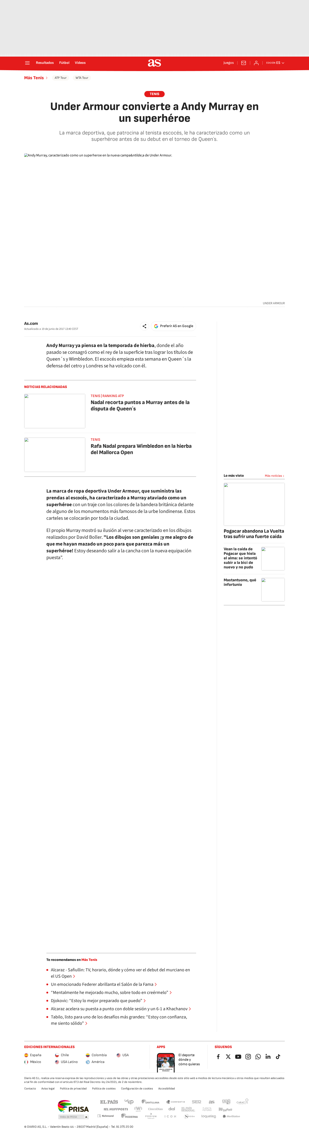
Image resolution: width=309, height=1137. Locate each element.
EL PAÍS (109, 1101)
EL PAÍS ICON (170, 1116)
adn (226, 1101)
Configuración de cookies (137, 1088)
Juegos (228, 63)
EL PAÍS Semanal (188, 1109)
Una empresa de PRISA (73, 1106)
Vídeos (80, 63)
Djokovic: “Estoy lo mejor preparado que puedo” (96, 1001)
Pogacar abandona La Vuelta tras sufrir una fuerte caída (254, 534)
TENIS (154, 94)
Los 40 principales (129, 1101)
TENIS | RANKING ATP (107, 396)
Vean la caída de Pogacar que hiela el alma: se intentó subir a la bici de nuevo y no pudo (240, 558)
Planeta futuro (207, 1109)
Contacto (30, 1088)
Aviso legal (48, 1088)
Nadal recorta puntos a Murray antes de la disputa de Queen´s (140, 405)
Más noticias (273, 476)
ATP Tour (61, 78)
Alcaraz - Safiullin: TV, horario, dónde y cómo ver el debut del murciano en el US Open (120, 973)
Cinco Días (155, 1109)
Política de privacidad (73, 1088)
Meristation (231, 1116)
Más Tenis (34, 78)
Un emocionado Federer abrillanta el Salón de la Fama (102, 984)
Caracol (242, 1101)
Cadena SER (196, 1101)
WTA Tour (82, 78)
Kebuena (225, 1109)
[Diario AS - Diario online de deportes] (154, 63)
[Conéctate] (256, 63)
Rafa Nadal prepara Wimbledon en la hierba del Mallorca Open (141, 449)
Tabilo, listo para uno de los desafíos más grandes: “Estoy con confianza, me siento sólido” (119, 1020)
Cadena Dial (172, 1109)
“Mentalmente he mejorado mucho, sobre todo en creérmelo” (109, 992)
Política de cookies (104, 1088)
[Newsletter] (243, 63)
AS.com (212, 1101)
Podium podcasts (150, 1116)
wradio (138, 1109)
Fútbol (64, 63)
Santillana (150, 1101)
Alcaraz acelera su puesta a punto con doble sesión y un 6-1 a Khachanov (119, 1009)
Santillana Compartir (175, 1101)
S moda (189, 1116)
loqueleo (209, 1116)
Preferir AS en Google (176, 326)
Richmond (105, 1116)
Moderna (129, 1116)
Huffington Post (115, 1109)
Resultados (45, 63)
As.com (31, 323)
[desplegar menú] (27, 63)
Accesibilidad (166, 1088)
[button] (144, 326)
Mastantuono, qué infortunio (240, 582)
